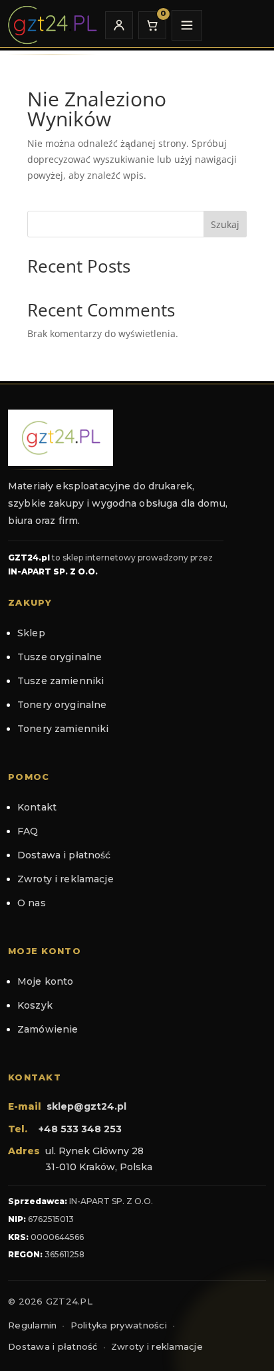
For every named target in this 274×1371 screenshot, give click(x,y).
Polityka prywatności (118, 1325)
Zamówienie (47, 1029)
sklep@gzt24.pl (86, 1106)
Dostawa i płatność (64, 855)
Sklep (31, 633)
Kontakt (37, 807)
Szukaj (225, 224)
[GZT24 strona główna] (52, 25)
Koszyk (35, 1005)
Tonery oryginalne (61, 705)
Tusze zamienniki (60, 681)
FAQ (27, 831)
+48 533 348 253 (80, 1129)
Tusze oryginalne (59, 657)
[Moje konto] (119, 25)
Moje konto (45, 981)
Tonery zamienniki (62, 729)
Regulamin (32, 1325)
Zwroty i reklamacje (65, 879)
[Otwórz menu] (187, 25)
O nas (31, 903)
